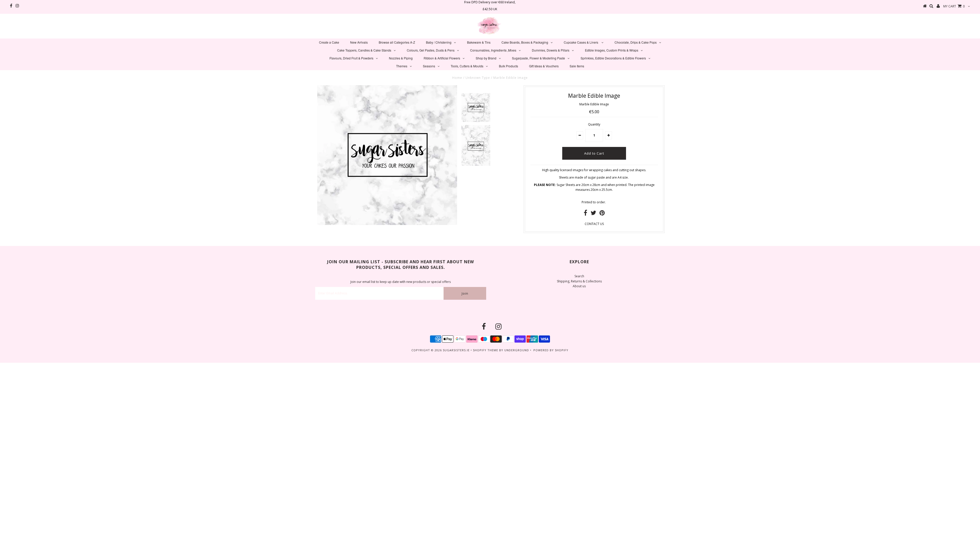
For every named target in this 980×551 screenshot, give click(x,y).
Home (457, 78)
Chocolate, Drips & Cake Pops (636, 42)
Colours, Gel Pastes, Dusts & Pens (431, 50)
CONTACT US (594, 224)
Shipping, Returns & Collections (579, 281)
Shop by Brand (486, 58)
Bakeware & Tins (479, 42)
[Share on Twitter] (593, 214)
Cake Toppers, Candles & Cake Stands (364, 50)
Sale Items (577, 66)
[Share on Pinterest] (602, 214)
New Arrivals (359, 42)
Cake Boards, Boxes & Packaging (524, 42)
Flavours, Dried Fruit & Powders (351, 58)
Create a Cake (329, 42)
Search (579, 276)
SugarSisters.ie (456, 350)
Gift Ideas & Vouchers (544, 66)
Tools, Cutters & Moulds (467, 66)
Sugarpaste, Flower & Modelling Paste (538, 58)
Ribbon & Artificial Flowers (442, 58)
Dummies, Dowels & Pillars (550, 50)
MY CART (954, 6)
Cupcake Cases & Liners (581, 42)
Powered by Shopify (550, 350)
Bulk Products (508, 66)
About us (579, 286)
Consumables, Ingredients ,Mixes (493, 50)
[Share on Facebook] (585, 214)
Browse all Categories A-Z (397, 42)
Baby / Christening (438, 42)
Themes (401, 66)
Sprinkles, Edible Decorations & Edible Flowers (613, 58)
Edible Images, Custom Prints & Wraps (611, 50)
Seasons (429, 66)
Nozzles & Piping (401, 58)
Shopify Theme (485, 350)
